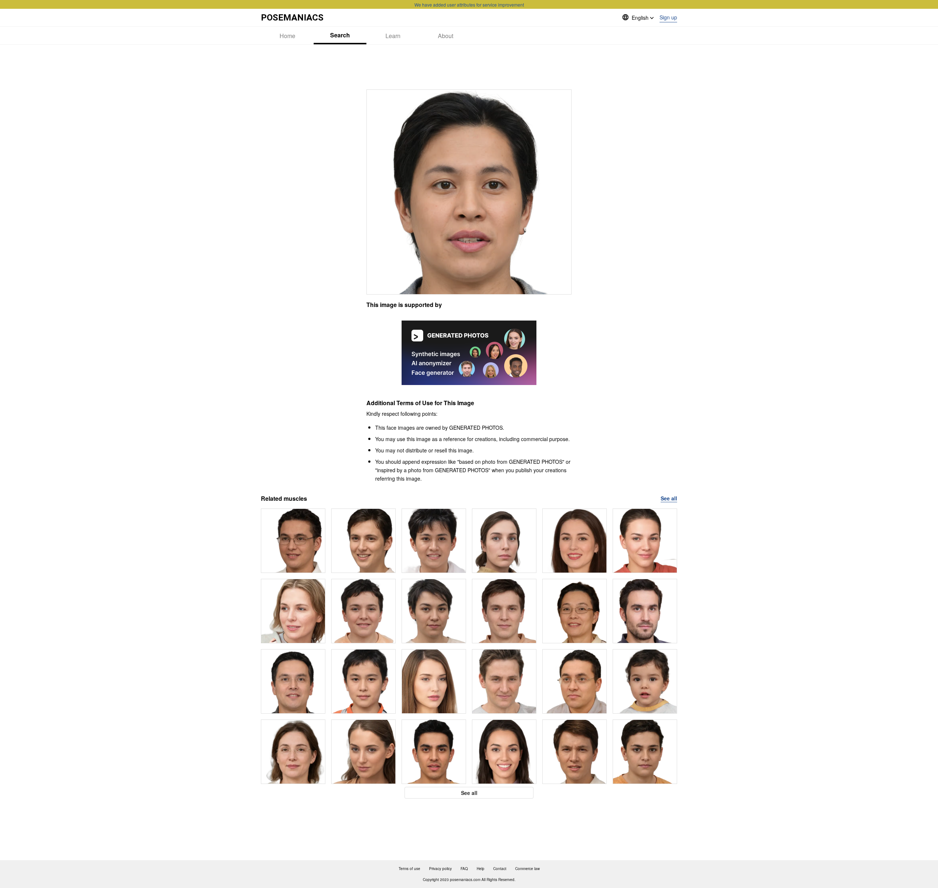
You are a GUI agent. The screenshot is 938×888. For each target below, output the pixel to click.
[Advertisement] (469, 67)
